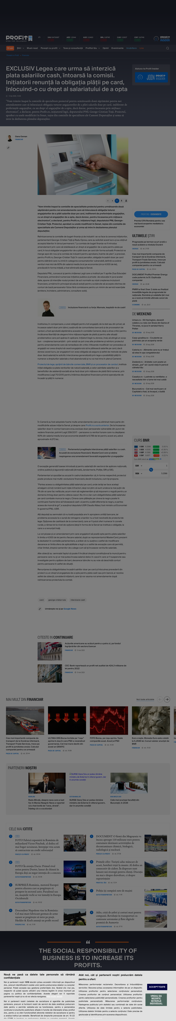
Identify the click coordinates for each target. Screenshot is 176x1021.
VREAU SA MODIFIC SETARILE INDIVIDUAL (156, 999)
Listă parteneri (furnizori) (90, 1018)
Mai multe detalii (54, 996)
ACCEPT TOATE (157, 987)
